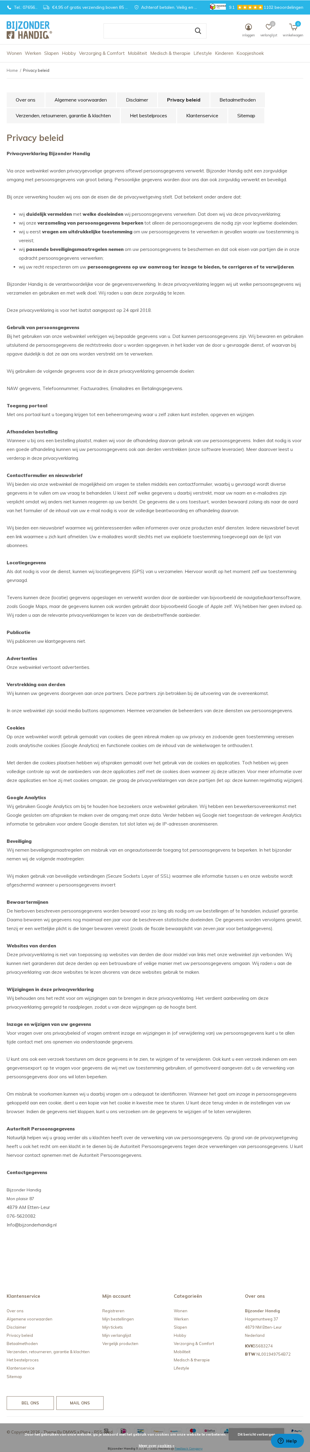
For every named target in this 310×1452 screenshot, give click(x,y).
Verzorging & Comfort (102, 53)
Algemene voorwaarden (80, 100)
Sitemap (246, 115)
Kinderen (224, 53)
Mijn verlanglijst (116, 1335)
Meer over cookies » (156, 1445)
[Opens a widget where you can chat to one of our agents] (287, 1441)
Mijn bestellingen (118, 1319)
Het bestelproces (148, 115)
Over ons (25, 100)
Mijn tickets (112, 1327)
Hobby (69, 53)
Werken (33, 53)
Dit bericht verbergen (256, 1434)
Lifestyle (202, 53)
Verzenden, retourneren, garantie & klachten (63, 115)
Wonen (14, 53)
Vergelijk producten (120, 1343)
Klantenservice (202, 115)
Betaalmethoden (237, 100)
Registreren (113, 1310)
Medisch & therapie (170, 53)
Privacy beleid (183, 100)
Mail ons (80, 1402)
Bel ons (30, 1402)
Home (12, 70)
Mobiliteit (137, 53)
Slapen (51, 53)
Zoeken (198, 30)
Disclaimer (137, 100)
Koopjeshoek (250, 53)
